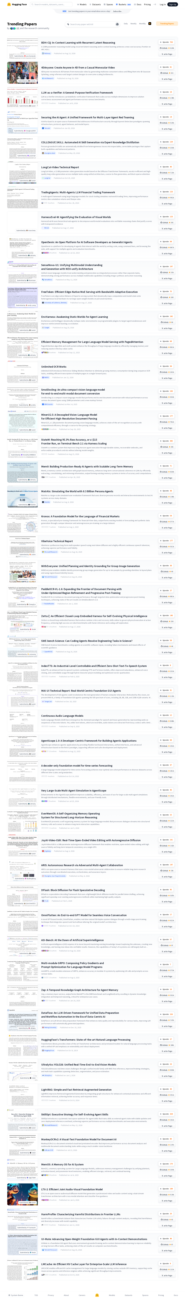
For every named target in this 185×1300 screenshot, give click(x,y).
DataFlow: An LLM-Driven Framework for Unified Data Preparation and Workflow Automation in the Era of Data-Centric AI (80, 1014)
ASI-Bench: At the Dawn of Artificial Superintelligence (72, 940)
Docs (139, 4)
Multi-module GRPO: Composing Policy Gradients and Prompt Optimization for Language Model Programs (72, 965)
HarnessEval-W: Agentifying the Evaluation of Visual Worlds (76, 217)
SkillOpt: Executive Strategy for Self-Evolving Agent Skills (74, 1114)
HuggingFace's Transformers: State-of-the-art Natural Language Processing (85, 1039)
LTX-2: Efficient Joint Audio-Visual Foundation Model (72, 1189)
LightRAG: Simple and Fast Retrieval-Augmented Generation (76, 1089)
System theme (17, 1295)
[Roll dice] (117, 24)
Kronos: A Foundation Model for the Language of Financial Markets (80, 516)
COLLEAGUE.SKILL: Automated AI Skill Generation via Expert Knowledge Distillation (90, 142)
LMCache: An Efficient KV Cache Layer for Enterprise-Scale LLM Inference (84, 1264)
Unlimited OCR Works (53, 366)
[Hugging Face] (97, 1295)
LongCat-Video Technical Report (60, 167)
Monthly (142, 23)
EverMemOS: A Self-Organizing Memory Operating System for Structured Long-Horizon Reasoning (70, 815)
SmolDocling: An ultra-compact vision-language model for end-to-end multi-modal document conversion (73, 391)
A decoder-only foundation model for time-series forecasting (76, 765)
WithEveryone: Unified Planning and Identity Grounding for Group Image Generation (90, 566)
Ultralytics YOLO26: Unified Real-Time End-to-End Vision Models (78, 1064)
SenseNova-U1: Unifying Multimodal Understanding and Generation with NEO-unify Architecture (71, 266)
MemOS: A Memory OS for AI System (62, 1164)
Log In (163, 4)
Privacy (51, 1295)
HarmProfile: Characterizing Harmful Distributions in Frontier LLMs (80, 1214)
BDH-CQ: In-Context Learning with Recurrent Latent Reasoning (78, 42)
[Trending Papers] (149, 23)
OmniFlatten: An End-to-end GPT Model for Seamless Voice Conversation (84, 915)
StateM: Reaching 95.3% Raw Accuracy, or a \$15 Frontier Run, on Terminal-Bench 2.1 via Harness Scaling (74, 441)
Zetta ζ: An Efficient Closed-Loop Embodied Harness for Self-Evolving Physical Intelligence (94, 616)
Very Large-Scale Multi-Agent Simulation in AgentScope (73, 790)
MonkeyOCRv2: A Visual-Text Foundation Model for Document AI (79, 1139)
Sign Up (172, 4)
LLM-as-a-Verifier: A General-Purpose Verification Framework (77, 92)
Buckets (124, 4)
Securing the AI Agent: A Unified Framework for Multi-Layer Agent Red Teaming (87, 117)
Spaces (110, 4)
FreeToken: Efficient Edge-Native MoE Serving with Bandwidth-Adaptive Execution (89, 291)
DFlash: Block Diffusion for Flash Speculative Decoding (73, 890)
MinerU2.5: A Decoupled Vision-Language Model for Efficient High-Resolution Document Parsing (69, 416)
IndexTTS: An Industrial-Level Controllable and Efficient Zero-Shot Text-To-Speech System (94, 666)
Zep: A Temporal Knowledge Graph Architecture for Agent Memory (79, 990)
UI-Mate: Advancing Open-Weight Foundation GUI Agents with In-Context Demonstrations (94, 1239)
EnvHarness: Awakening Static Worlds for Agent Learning (74, 316)
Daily (126, 23)
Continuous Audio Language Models (62, 715)
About (66, 1295)
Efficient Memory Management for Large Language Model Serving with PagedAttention (92, 341)
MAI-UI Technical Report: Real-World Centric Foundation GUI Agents (81, 690)
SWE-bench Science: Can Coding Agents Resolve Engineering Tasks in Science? (86, 640)
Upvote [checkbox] (168, 42)
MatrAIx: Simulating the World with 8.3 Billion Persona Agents (77, 491)
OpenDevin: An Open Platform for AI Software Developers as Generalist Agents (86, 242)
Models (83, 4)
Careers (82, 1295)
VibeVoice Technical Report (57, 541)
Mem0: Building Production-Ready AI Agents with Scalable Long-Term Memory (87, 466)
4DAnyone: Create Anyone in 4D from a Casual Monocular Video (78, 67)
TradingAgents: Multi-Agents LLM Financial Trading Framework (78, 192)
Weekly (133, 23)
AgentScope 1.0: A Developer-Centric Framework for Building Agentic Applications (89, 740)
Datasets (96, 4)
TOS (36, 1295)
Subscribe (117, 11)
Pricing (147, 4)
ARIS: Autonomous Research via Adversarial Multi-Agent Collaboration (82, 865)
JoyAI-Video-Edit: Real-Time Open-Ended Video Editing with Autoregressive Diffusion (91, 840)
